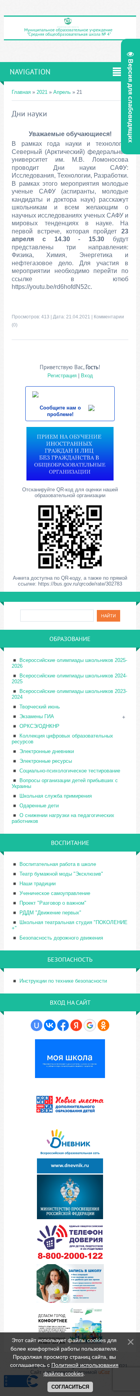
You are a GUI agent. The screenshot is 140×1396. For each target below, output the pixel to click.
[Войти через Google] (90, 1025)
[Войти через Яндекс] (76, 1025)
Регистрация (62, 375)
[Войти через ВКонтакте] (50, 1025)
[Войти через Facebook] (63, 1025)
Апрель (62, 92)
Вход (87, 375)
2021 (42, 92)
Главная (21, 92)
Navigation (30, 71)
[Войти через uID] (36, 1025)
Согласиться (70, 1387)
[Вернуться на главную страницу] (70, 37)
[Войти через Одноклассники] (103, 1025)
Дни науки (29, 114)
